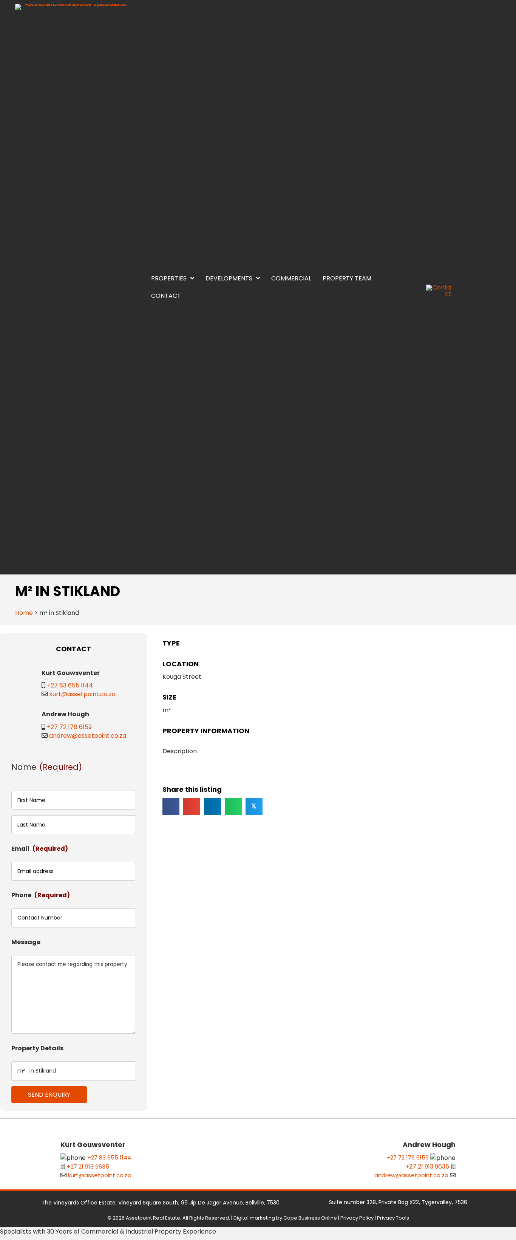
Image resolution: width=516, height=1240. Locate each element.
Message (25, 942)
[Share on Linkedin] (212, 806)
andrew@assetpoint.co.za (87, 735)
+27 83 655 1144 (70, 685)
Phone (40, 895)
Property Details (37, 1048)
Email (39, 848)
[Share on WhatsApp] (233, 806)
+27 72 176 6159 (69, 727)
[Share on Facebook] (170, 806)
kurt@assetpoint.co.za (82, 694)
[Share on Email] (191, 806)
